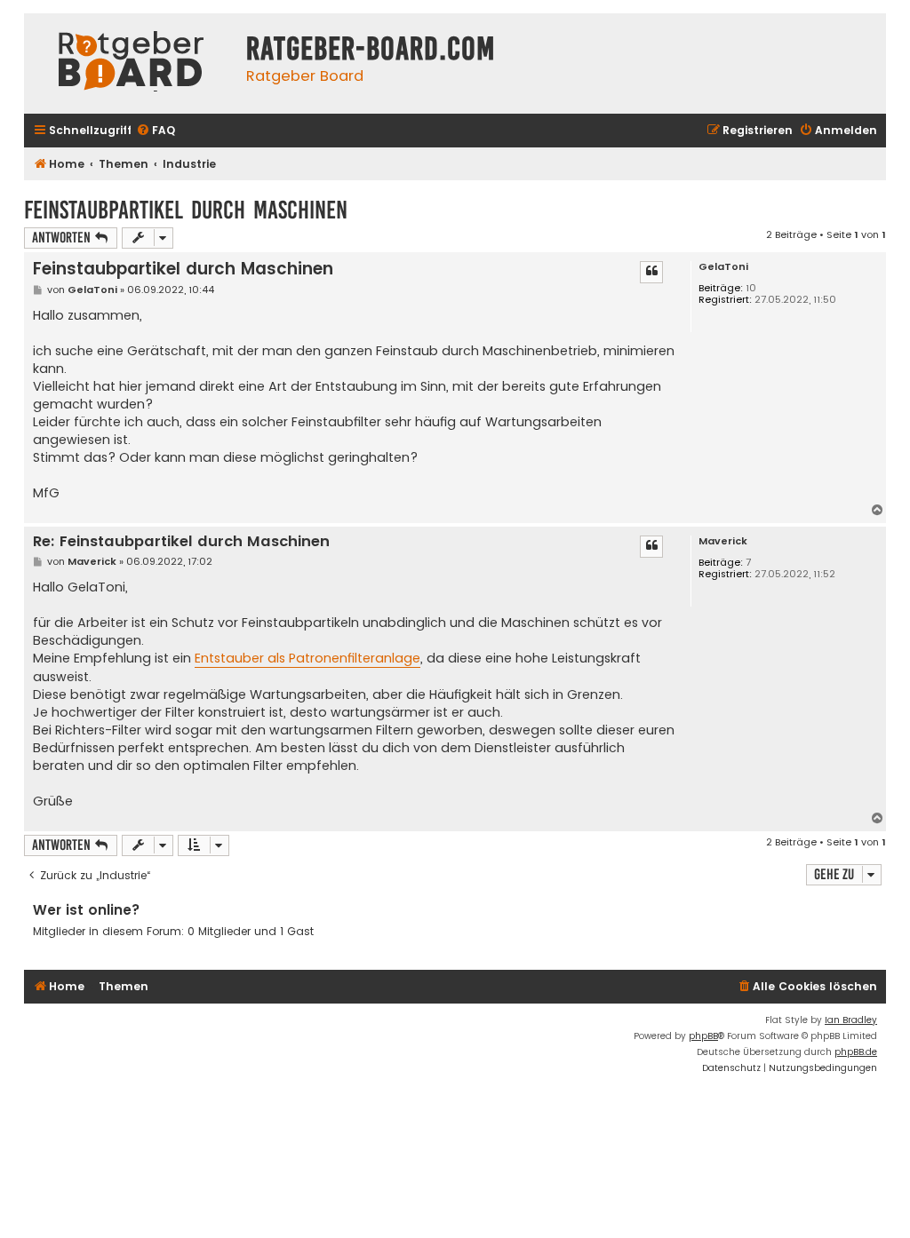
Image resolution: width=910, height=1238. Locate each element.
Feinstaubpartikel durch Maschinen (185, 210)
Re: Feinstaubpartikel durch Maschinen (181, 542)
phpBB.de (855, 1052)
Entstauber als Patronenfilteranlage (307, 658)
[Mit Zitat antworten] (651, 271)
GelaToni (723, 267)
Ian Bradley (851, 1020)
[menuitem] (155, 131)
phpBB (703, 1036)
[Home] (130, 63)
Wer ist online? (86, 910)
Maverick (722, 541)
